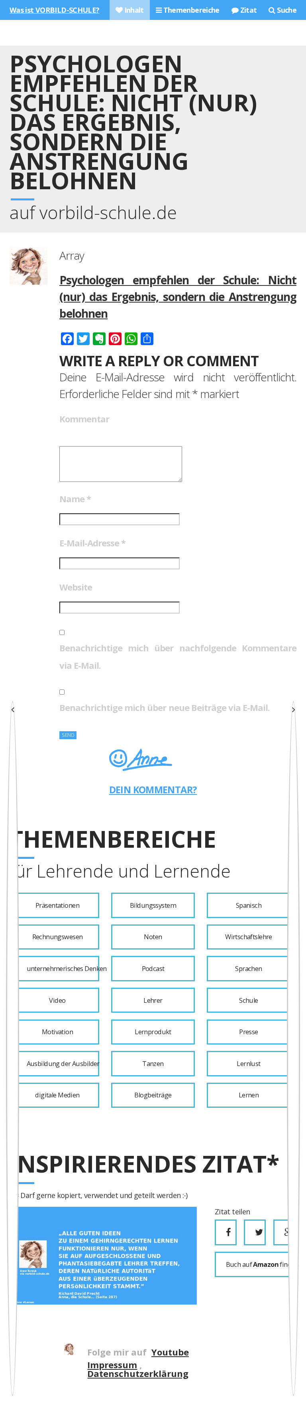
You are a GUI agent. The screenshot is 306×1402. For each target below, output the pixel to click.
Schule (248, 1000)
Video (57, 1000)
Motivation (57, 1031)
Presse (248, 1031)
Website (75, 587)
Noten (153, 936)
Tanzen (153, 1063)
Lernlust (248, 1063)
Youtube (170, 1352)
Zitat (247, 10)
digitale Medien (57, 1095)
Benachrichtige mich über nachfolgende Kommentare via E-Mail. (177, 656)
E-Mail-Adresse (92, 543)
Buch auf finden (258, 1264)
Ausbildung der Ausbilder (63, 1063)
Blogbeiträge (152, 1095)
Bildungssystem (153, 905)
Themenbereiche (190, 10)
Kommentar (84, 419)
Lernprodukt (153, 1031)
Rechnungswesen (57, 936)
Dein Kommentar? (153, 789)
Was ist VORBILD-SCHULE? (55, 10)
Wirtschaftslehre (248, 936)
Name (75, 499)
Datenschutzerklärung (137, 1373)
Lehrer (153, 1000)
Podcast (153, 968)
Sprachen (248, 968)
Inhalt (133, 10)
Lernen (249, 1095)
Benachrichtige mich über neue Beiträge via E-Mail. (164, 707)
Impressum (112, 1365)
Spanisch (248, 905)
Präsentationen (57, 905)
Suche (285, 10)
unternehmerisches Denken (63, 968)
